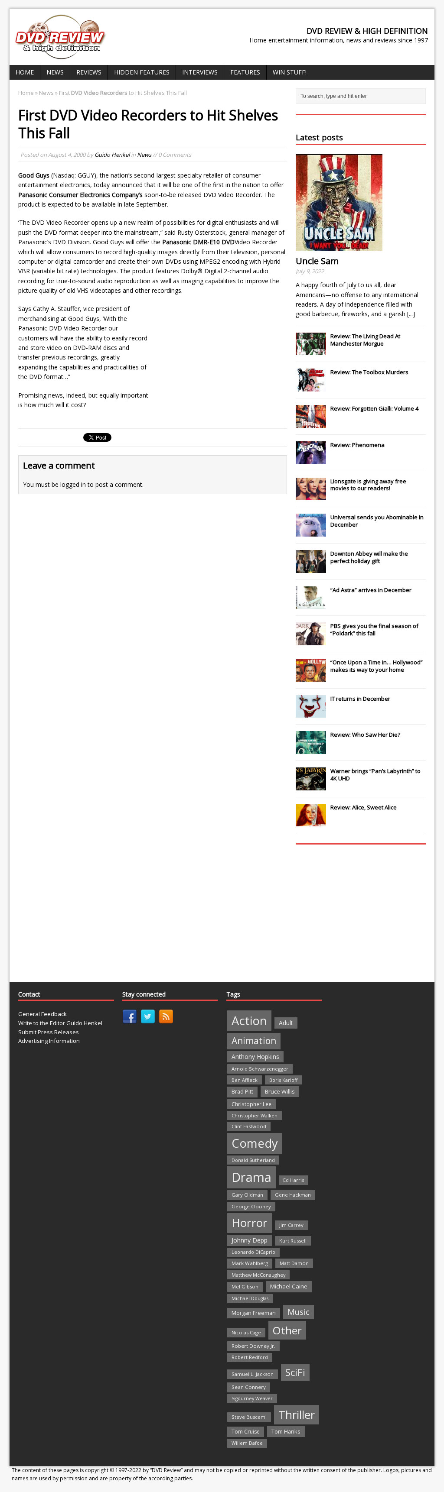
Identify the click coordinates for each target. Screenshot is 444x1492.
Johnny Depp (250, 1240)
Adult (286, 1023)
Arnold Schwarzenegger (260, 1068)
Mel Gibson (245, 1286)
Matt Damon (294, 1263)
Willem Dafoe (247, 1443)
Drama (251, 1177)
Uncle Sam (317, 261)
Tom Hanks (285, 1431)
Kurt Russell (293, 1240)
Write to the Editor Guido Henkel (60, 1023)
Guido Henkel (112, 155)
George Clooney (251, 1206)
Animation (254, 1041)
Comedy (255, 1143)
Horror (250, 1222)
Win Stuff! (290, 72)
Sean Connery (249, 1387)
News (55, 72)
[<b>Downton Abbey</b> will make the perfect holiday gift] (311, 568)
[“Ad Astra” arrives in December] (311, 604)
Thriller (296, 1414)
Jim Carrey (291, 1225)
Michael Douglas (250, 1298)
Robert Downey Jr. (253, 1346)
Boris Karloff (283, 1080)
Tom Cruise (246, 1431)
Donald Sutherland (253, 1160)
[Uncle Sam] (339, 246)
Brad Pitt (242, 1091)
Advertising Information (49, 1041)
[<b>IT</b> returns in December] (311, 713)
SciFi (295, 1372)
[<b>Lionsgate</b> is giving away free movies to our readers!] (311, 495)
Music (298, 1312)
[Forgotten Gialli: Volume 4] (311, 423)
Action (249, 1021)
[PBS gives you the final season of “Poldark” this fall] (311, 640)
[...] (411, 314)
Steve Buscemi (249, 1417)
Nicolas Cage (246, 1332)
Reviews (88, 72)
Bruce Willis (280, 1091)
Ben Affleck (245, 1080)
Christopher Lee (251, 1103)
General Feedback (42, 1014)
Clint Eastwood (249, 1126)
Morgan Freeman (254, 1313)
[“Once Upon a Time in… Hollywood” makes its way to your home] (311, 677)
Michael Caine (288, 1286)
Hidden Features (142, 72)
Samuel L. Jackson (253, 1374)
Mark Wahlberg (250, 1263)
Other (287, 1330)
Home (25, 72)
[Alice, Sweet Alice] (311, 822)
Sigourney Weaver (252, 1398)
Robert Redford (250, 1357)
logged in (73, 484)
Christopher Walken (255, 1115)
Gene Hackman (293, 1194)
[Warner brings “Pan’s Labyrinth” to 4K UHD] (311, 786)
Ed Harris (293, 1180)
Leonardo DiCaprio (253, 1252)
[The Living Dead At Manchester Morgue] (311, 351)
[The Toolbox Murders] (311, 387)
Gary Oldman (247, 1194)
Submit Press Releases (48, 1032)
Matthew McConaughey (258, 1275)
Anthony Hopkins (255, 1056)
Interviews (200, 72)
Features (245, 72)
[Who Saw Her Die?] (311, 749)
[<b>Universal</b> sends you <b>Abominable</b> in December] (311, 532)
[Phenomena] (311, 459)
